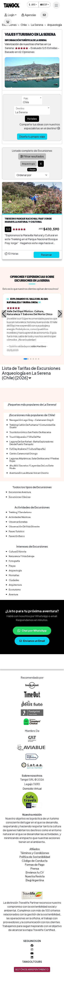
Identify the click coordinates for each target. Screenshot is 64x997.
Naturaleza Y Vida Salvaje (21, 556)
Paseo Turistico (16, 531)
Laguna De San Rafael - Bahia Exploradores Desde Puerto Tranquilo (31, 442)
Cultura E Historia (17, 551)
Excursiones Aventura (20, 492)
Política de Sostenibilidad (34, 856)
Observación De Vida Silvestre (24, 526)
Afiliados (35, 849)
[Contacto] (44, 15)
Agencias (30, 15)
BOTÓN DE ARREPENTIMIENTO (32, 969)
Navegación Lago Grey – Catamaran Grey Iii (31, 420)
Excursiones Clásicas (20, 497)
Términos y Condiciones (34, 853)
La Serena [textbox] (21, 112)
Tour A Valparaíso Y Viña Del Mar (25, 437)
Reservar (46, 254)
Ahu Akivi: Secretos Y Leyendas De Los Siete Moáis (31, 466)
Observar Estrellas (18, 522)
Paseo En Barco (17, 536)
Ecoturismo (15, 589)
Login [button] (10, 15)
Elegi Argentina (35, 880)
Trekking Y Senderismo (20, 512)
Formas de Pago (34, 864)
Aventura (13, 594)
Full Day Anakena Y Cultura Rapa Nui (27, 449)
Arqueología (15, 570)
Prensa (34, 868)
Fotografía (14, 561)
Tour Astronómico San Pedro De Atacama (30, 432)
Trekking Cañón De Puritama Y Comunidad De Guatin (32, 426)
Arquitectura (15, 585)
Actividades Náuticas (20, 517)
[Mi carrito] (8, 22)
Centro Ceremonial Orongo (24, 453)
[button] (4, 313)
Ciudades (14, 580)
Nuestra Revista (34, 876)
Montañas (14, 575)
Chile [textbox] (26, 102)
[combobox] (32, 100)
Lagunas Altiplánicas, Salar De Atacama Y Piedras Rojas (34, 459)
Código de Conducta (34, 860)
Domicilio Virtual (32, 788)
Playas (12, 566)
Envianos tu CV (35, 872)
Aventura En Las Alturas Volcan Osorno (29, 473)
